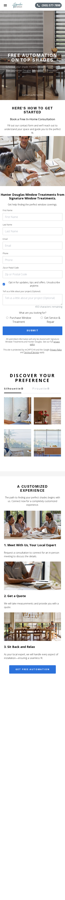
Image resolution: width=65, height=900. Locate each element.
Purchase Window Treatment (20, 320)
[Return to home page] (21, 5)
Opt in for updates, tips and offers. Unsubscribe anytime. (34, 284)
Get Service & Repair (52, 320)
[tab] (12, 390)
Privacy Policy (56, 349)
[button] (5, 5)
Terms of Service (31, 352)
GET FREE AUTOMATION (33, 669)
